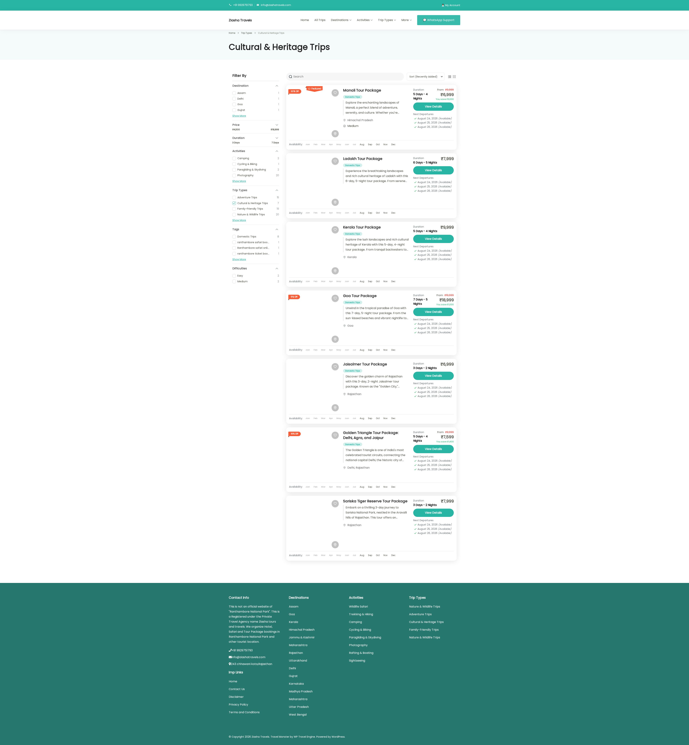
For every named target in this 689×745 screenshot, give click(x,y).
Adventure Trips (420, 614)
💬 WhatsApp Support (438, 20)
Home (305, 20)
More (405, 20)
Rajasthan (354, 394)
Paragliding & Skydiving (365, 637)
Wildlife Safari (358, 606)
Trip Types (385, 20)
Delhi (350, 468)
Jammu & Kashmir (302, 637)
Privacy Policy (238, 704)
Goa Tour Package (360, 295)
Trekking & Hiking (361, 614)
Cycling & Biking (360, 630)
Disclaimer (236, 697)
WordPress (338, 737)
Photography (358, 645)
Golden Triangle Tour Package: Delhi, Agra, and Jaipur (371, 435)
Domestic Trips (352, 96)
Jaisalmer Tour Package (365, 364)
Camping (355, 622)
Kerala (352, 257)
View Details (433, 106)
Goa (350, 326)
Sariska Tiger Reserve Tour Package (375, 501)
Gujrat (293, 676)
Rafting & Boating (361, 653)
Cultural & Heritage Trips (426, 622)
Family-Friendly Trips (424, 630)
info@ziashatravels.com (276, 5)
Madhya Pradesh (301, 691)
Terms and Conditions (244, 712)
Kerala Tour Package (362, 227)
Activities (363, 20)
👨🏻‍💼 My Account (450, 5)
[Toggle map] (335, 133)
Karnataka (296, 684)
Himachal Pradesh (360, 120)
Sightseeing (357, 660)
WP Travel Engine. (305, 737)
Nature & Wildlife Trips (424, 606)
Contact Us (237, 689)
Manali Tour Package (362, 90)
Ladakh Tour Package (362, 158)
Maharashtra (298, 645)
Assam (293, 606)
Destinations (339, 20)
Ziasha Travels (240, 20)
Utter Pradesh (299, 707)
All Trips (319, 20)
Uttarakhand (298, 660)
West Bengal (298, 715)
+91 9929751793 (243, 5)
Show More (239, 116)
